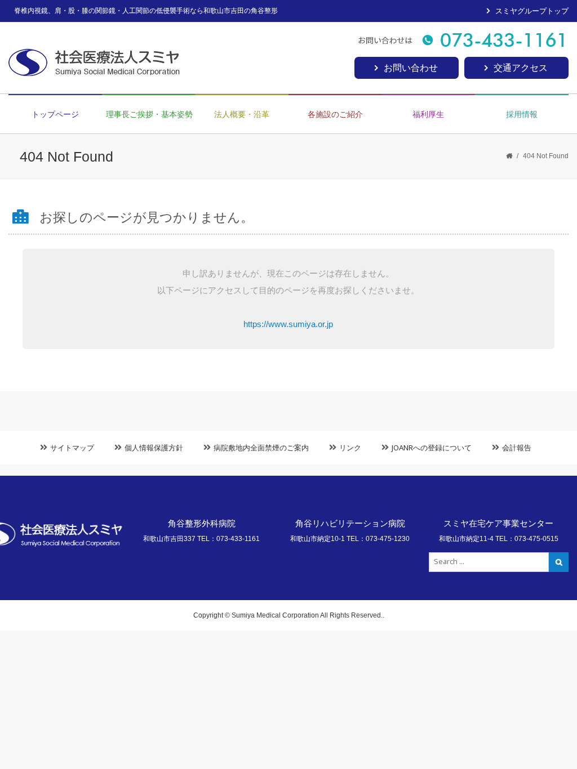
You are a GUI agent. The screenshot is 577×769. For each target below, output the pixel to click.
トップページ (55, 114)
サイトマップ (72, 447)
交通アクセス (521, 68)
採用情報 (522, 114)
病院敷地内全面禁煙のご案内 (261, 447)
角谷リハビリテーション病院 (350, 523)
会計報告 (516, 447)
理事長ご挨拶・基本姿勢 (149, 114)
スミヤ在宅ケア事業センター (498, 523)
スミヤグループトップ (532, 11)
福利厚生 (428, 114)
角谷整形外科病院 (202, 523)
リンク (350, 447)
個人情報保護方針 (154, 447)
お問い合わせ (411, 68)
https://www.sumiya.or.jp (288, 324)
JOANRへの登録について (432, 447)
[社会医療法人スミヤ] (101, 61)
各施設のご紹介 (335, 114)
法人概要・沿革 (241, 114)
